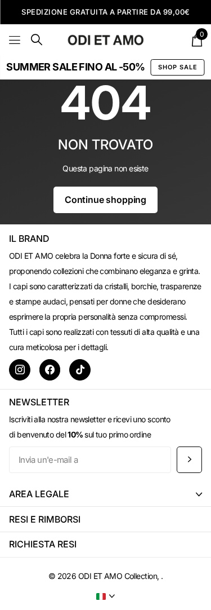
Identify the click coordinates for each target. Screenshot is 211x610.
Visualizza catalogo (15, 39)
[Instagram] (19, 370)
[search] (36, 39)
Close (105, 494)
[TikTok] (80, 370)
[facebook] (50, 370)
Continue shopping (105, 199)
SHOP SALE (177, 67)
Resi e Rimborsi (44, 519)
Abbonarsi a (189, 460)
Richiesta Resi (43, 544)
